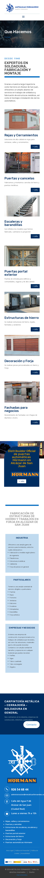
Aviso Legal (9, 850)
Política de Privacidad (22, 850)
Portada (7, 37)
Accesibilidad (25, 853)
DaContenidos (22, 875)
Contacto (31, 724)
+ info (35, 146)
